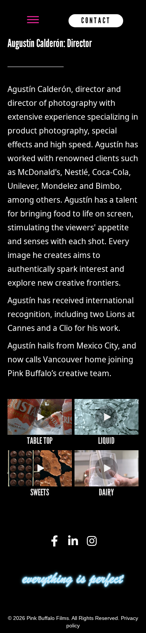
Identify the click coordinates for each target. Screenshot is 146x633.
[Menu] (33, 19)
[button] (39, 417)
